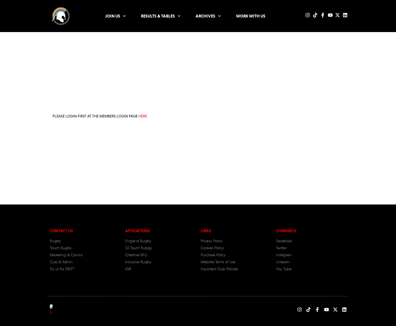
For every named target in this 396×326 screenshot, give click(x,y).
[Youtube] (330, 15)
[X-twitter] (337, 15)
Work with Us (250, 15)
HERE (142, 116)
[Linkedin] (345, 15)
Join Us (112, 15)
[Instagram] (307, 15)
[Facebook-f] (322, 15)
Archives (205, 15)
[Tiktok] (315, 15)
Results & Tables (158, 15)
